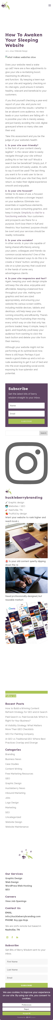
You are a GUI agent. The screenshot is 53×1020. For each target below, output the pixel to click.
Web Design (12, 882)
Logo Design (12, 802)
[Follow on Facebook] (12, 937)
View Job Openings (15, 901)
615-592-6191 (21, 920)
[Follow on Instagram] (7, 937)
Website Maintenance (17, 826)
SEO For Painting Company (19, 734)
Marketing (10, 807)
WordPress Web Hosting (18, 885)
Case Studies (12, 764)
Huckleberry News (15, 788)
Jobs (7, 798)
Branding (10, 754)
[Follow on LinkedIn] (17, 937)
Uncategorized (13, 817)
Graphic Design (13, 783)
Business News (13, 759)
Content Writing (13, 769)
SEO (7, 812)
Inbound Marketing (15, 793)
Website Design (21, 51)
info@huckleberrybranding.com (22, 916)
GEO (7, 778)
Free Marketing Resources (19, 773)
